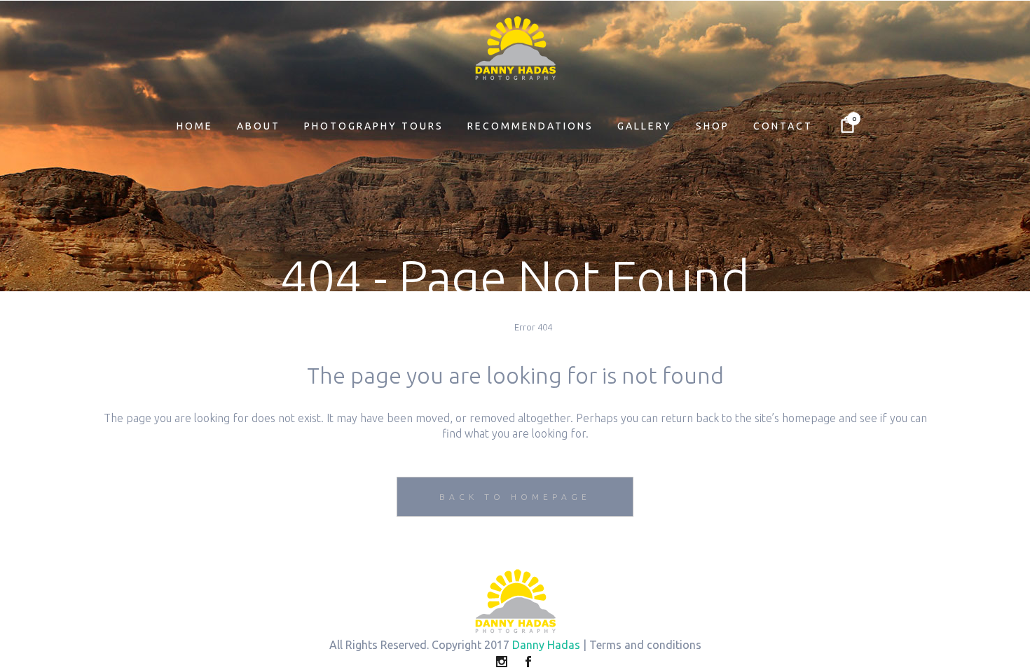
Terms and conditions (645, 644)
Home (492, 327)
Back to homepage (515, 496)
